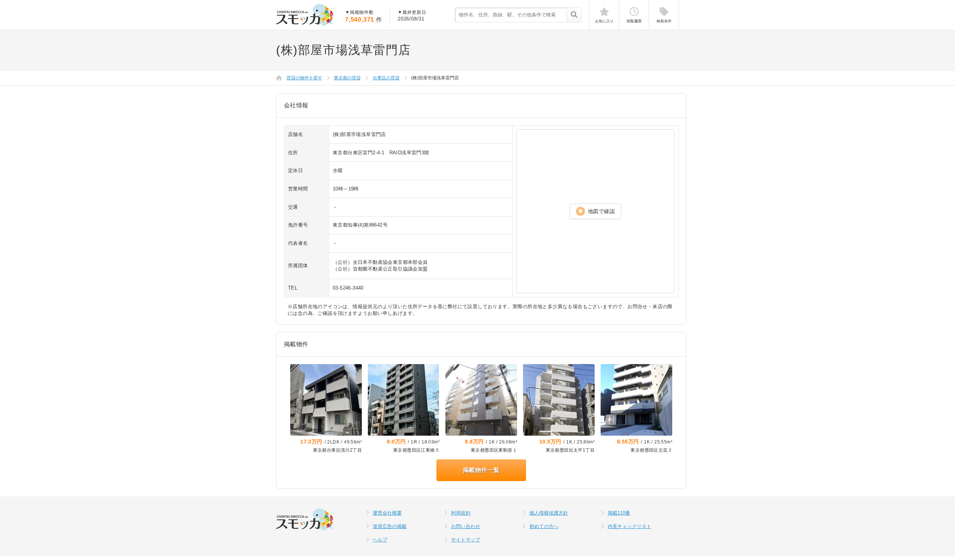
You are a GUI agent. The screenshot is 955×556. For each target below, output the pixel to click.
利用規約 (460, 513)
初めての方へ (543, 526)
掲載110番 (619, 513)
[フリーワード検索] (574, 15)
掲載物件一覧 (481, 470)
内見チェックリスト (629, 526)
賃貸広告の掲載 (390, 526)
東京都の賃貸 (347, 77)
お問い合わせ (465, 526)
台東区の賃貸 (386, 77)
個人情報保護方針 (548, 513)
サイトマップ (465, 540)
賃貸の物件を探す (304, 77)
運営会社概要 (387, 513)
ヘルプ (380, 540)
